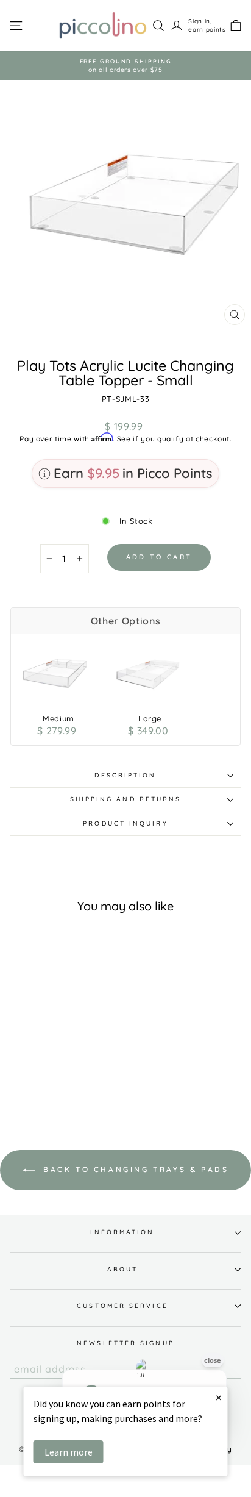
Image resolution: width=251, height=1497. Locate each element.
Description (125, 775)
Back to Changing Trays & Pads (134, 1169)
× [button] (219, 1397)
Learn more (68, 1452)
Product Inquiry (125, 823)
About (122, 1269)
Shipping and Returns (126, 799)
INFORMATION (122, 1232)
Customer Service (122, 1306)
